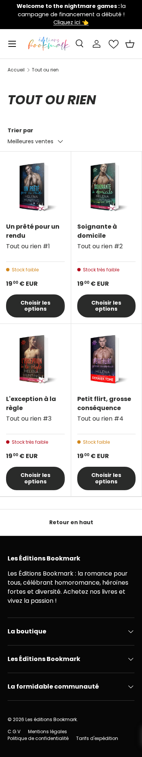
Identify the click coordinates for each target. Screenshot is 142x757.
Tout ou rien (45, 70)
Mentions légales (47, 731)
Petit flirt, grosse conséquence (104, 403)
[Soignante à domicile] (106, 187)
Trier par (20, 130)
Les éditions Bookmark (51, 719)
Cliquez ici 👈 (71, 22)
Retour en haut (71, 522)
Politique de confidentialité (38, 738)
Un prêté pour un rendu (32, 231)
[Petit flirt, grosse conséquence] (106, 359)
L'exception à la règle (31, 403)
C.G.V (14, 731)
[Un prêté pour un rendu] (35, 187)
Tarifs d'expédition (97, 738)
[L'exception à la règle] (35, 359)
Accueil (16, 70)
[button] (130, 44)
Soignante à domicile (97, 231)
